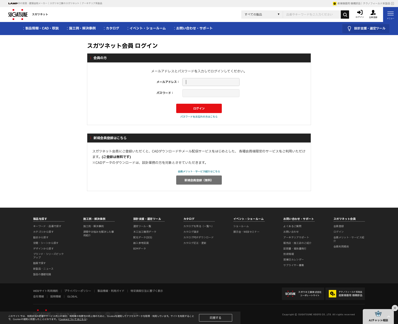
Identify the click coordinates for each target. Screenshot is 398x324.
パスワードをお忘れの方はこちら (199, 117)
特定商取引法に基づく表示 (147, 291)
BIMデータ (139, 249)
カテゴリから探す (43, 232)
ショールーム (241, 226)
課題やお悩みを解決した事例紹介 (98, 233)
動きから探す (41, 237)
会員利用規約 (341, 246)
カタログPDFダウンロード (198, 237)
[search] (345, 14)
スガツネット (40, 14)
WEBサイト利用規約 (45, 291)
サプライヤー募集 (293, 265)
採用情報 (55, 297)
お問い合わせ (291, 232)
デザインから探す (43, 249)
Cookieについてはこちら (72, 319)
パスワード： (165, 93)
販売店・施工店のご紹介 (297, 243)
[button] (378, 316)
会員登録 (339, 226)
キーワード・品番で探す (47, 226)
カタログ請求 (191, 232)
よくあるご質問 (292, 226)
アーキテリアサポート (296, 237)
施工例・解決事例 (93, 226)
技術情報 (288, 254)
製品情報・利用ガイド (110, 291)
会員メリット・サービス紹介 (349, 239)
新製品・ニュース (43, 269)
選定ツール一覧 (142, 226)
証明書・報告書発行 (294, 249)
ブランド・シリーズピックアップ (48, 255)
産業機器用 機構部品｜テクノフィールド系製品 (363, 3)
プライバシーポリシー (77, 291)
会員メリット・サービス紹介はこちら (199, 171)
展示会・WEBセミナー (246, 232)
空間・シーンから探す (46, 243)
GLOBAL (72, 297)
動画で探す (39, 263)
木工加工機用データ (144, 232)
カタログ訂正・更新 (194, 243)
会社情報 (38, 297)
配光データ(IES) (142, 237)
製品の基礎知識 (42, 274)
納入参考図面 (141, 243)
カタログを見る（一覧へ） (198, 226)
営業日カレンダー (293, 260)
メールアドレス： (168, 82)
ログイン (339, 232)
